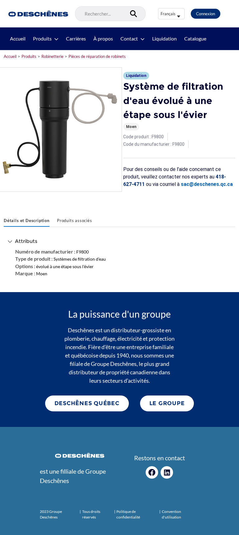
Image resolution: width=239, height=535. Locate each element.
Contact (129, 38)
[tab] (26, 221)
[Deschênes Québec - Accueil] (37, 14)
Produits (42, 38)
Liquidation (164, 38)
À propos (103, 38)
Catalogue (195, 38)
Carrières (76, 38)
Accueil (18, 38)
